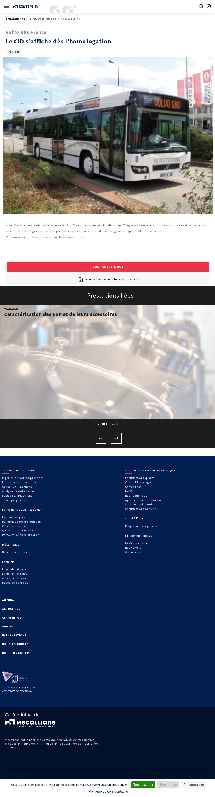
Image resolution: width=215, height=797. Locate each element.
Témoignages (15, 19)
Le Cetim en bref (136, 543)
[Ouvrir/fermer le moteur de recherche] (201, 6)
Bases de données (15, 582)
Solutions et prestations (19, 470)
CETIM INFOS (11, 617)
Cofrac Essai (134, 487)
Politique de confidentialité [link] (108, 791)
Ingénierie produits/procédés (23, 478)
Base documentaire (15, 552)
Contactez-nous (108, 266)
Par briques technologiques (21, 521)
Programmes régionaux (141, 526)
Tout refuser (168, 784)
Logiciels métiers (14, 569)
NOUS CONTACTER (15, 653)
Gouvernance (134, 552)
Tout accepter (143, 784)
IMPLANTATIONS (14, 635)
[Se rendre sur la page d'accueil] (26, 6)
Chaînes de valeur (14, 526)
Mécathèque (11, 544)
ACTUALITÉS (11, 609)
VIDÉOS (7, 626)
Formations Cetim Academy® (22, 510)
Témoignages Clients (16, 500)
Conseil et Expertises (17, 487)
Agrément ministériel (140, 504)
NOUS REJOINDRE (15, 644)
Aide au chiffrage (14, 578)
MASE (129, 491)
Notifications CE (136, 495)
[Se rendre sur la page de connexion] (209, 6)
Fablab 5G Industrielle (17, 495)
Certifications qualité (140, 478)
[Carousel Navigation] (107, 438)
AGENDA (8, 600)
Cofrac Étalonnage (138, 482)
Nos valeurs (133, 548)
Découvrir (110, 424)
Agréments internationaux (143, 500)
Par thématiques (13, 517)
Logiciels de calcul (15, 574)
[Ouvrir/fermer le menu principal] (6, 6)
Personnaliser (193, 784)
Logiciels (8, 562)
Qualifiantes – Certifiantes (20, 530)
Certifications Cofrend (141, 509)
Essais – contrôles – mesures (22, 482)
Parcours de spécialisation (20, 535)
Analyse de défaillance (18, 491)
